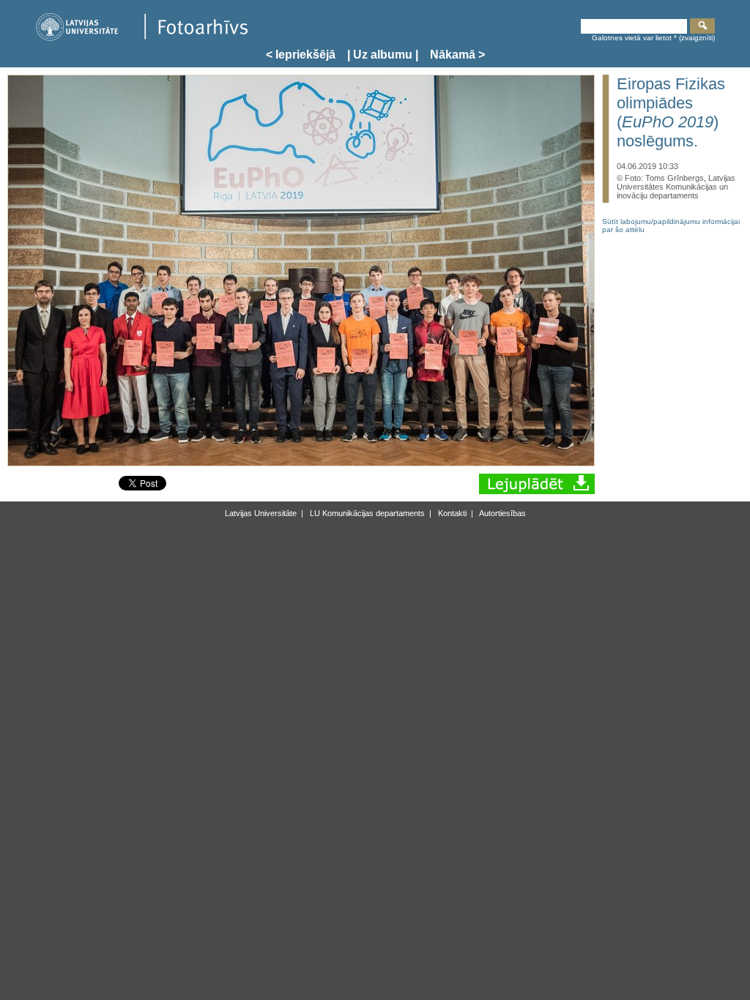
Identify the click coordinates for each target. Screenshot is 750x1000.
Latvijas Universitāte (261, 513)
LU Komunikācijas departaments (366, 513)
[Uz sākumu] (141, 38)
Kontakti (451, 513)
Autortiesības (502, 513)
